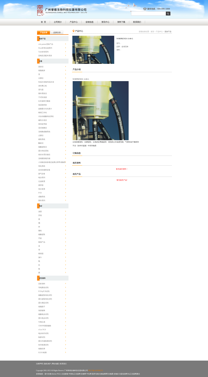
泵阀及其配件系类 (45, 56)
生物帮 (83, 374)
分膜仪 (40, 78)
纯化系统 (41, 166)
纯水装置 (41, 189)
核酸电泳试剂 (43, 314)
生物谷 (116, 374)
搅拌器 (40, 185)
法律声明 (39, 364)
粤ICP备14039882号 (95, 370)
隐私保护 (47, 364)
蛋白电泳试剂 (43, 318)
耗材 (40, 206)
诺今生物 (48, 374)
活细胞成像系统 (44, 132)
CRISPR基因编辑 (44, 326)
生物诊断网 (103, 374)
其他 (40, 215)
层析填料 (41, 284)
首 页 (43, 22)
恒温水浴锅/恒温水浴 (46, 82)
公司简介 (58, 22)
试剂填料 (42, 278)
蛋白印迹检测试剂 (45, 341)
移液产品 (41, 242)
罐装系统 (41, 139)
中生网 (89, 374)
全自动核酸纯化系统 (46, 116)
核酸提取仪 (42, 147)
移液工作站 (42, 113)
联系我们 (137, 22)
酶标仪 (40, 143)
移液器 (40, 254)
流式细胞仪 (42, 128)
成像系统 (41, 197)
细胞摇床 (41, 70)
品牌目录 (57, 32)
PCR (40, 193)
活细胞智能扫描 (44, 158)
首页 (152, 32)
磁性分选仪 (42, 120)
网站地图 (55, 364)
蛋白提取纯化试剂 (45, 299)
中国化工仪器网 (75, 374)
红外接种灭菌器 (44, 101)
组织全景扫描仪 (44, 155)
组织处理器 (42, 124)
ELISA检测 (42, 352)
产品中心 (74, 22)
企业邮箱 (64, 374)
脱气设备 (41, 174)
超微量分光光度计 (45, 109)
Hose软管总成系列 (45, 48)
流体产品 (42, 39)
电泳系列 (41, 178)
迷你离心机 (42, 86)
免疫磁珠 (41, 310)
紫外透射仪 (42, 93)
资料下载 (121, 22)
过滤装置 (41, 181)
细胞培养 (41, 349)
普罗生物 (95, 374)
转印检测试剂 (43, 345)
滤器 (40, 211)
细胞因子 (41, 307)
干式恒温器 (42, 97)
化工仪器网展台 (134, 374)
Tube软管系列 (43, 52)
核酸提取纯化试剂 (45, 295)
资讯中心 (105, 22)
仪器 (40, 61)
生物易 (110, 374)
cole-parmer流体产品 (45, 44)
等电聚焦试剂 (43, 288)
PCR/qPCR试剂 (44, 291)
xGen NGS (42, 330)
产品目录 (43, 32)
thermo (54, 374)
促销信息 (90, 22)
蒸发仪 (40, 67)
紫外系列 (41, 200)
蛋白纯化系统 (43, 151)
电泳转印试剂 (43, 333)
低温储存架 (42, 105)
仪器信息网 (123, 374)
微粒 (40, 231)
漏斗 (40, 257)
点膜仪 (40, 135)
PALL (59, 374)
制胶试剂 (41, 337)
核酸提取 (41, 234)
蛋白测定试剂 (43, 303)
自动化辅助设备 (44, 170)
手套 (40, 238)
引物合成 (41, 322)
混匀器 (40, 90)
